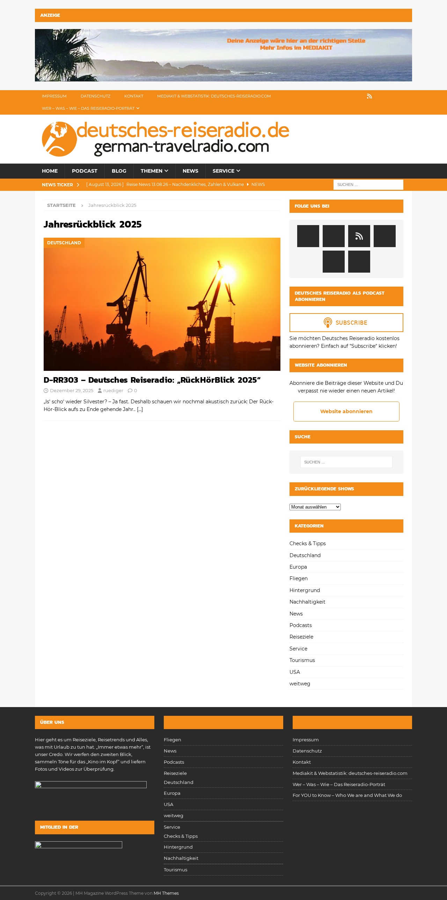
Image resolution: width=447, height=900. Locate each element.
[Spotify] (345, 96)
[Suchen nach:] (368, 184)
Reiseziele (301, 637)
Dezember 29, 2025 (71, 390)
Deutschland (305, 555)
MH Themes (166, 893)
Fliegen (299, 578)
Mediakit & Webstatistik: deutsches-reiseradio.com (214, 96)
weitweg (300, 684)
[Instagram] (394, 96)
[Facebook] (381, 96)
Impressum (54, 96)
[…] (140, 409)
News (190, 171)
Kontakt (133, 96)
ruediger (113, 390)
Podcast (84, 171)
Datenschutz (95, 96)
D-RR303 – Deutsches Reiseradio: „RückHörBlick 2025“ (152, 380)
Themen (151, 171)
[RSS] (369, 96)
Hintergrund (305, 590)
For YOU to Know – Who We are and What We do (347, 795)
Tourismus (302, 660)
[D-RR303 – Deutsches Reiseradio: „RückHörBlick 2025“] (162, 304)
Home (50, 171)
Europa (298, 567)
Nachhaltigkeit (307, 602)
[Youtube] (406, 96)
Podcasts (301, 625)
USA (295, 672)
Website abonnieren (346, 411)
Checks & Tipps (308, 543)
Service (223, 171)
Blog (119, 171)
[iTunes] (357, 96)
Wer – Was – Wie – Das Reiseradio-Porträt (88, 108)
